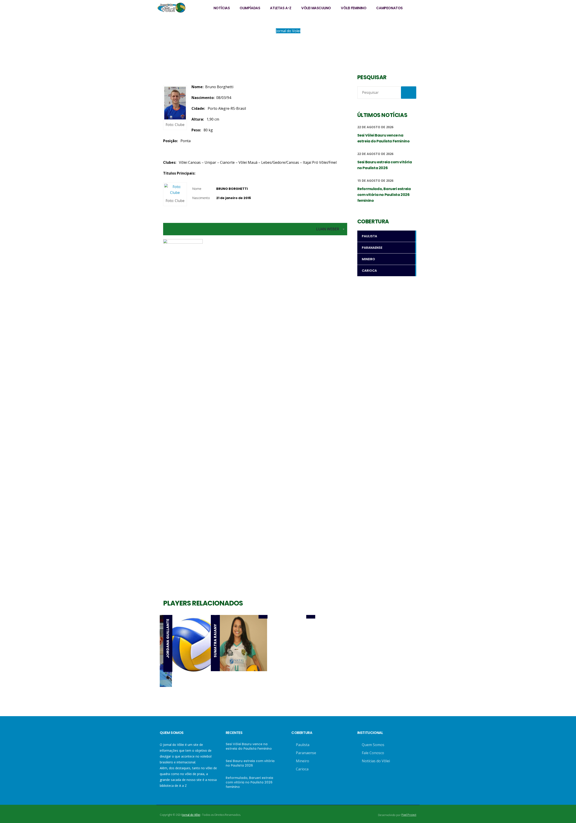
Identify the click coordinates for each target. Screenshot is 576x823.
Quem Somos (373, 744)
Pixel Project (408, 815)
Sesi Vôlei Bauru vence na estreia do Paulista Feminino (249, 746)
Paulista (302, 744)
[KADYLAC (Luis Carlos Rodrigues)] (287, 617)
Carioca (302, 769)
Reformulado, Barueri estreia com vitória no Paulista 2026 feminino (249, 782)
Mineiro (302, 760)
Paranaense (306, 752)
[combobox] (255, 229)
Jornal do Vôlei (191, 815)
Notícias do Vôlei (376, 760)
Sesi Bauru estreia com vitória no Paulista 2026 (250, 763)
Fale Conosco (373, 752)
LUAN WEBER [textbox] (327, 228)
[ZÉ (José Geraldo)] (334, 617)
